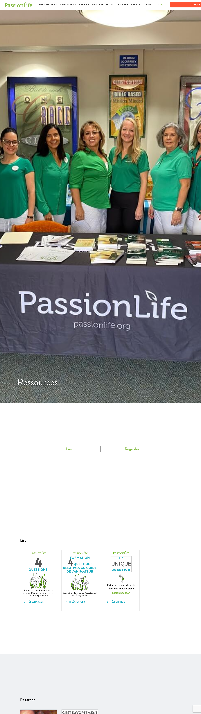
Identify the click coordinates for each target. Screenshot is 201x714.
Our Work (67, 5)
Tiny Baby (122, 5)
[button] (162, 5)
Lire (69, 449)
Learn (83, 5)
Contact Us (151, 5)
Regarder (132, 449)
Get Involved (101, 5)
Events (135, 5)
